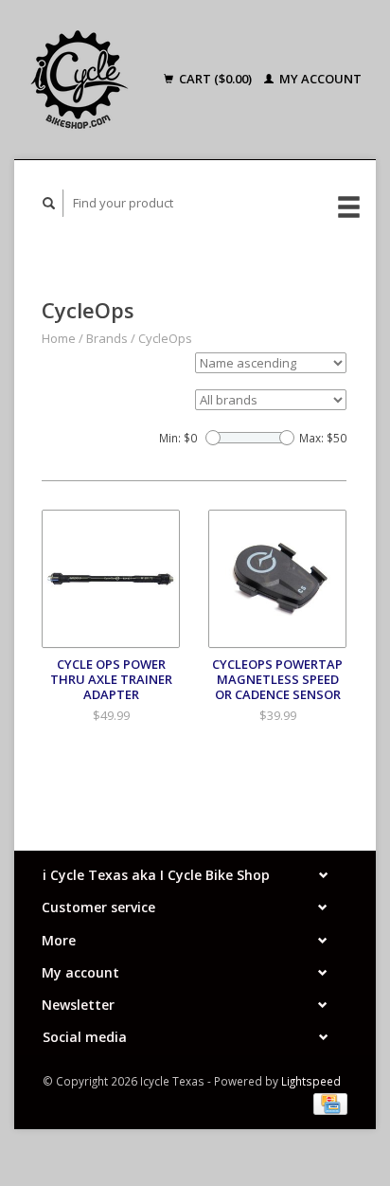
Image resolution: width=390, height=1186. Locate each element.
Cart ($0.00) (215, 78)
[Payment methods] (330, 1102)
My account (319, 78)
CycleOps (165, 338)
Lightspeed (311, 1080)
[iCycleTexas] (85, 79)
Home (59, 338)
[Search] (49, 203)
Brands (107, 338)
